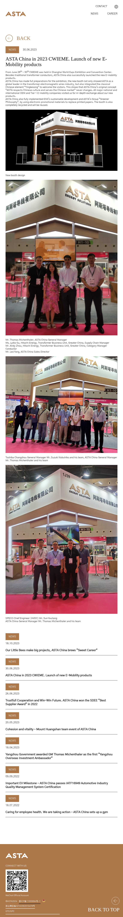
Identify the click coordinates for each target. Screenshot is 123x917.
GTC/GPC (10, 911)
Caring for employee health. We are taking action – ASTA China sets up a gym (57, 812)
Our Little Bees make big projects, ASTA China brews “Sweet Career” (52, 650)
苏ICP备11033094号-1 (29, 901)
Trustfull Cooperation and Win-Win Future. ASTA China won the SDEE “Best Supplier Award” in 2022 (56, 702)
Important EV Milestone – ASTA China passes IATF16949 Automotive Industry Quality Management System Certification (57, 785)
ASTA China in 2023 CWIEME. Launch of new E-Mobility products (49, 675)
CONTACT (101, 6)
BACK (22, 38)
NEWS (94, 13)
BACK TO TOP (103, 909)
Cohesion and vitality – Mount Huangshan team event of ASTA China (51, 729)
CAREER (112, 13)
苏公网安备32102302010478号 (20, 906)
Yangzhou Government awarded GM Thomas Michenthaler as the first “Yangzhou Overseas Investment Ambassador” (59, 756)
